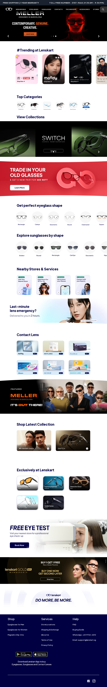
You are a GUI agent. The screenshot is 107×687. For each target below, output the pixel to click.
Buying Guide (78, 630)
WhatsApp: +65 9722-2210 (84, 635)
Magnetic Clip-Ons (16, 635)
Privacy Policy (47, 645)
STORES (96, 9)
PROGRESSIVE (71, 9)
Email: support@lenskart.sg (84, 640)
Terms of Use (46, 640)
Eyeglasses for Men (16, 625)
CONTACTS (58, 9)
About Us (45, 635)
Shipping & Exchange (50, 630)
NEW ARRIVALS (21, 9)
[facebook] (88, 681)
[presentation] (27, 69)
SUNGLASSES (46, 9)
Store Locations (48, 625)
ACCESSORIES (85, 9)
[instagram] (94, 681)
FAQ (74, 625)
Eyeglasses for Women (17, 630)
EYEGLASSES (33, 9)
